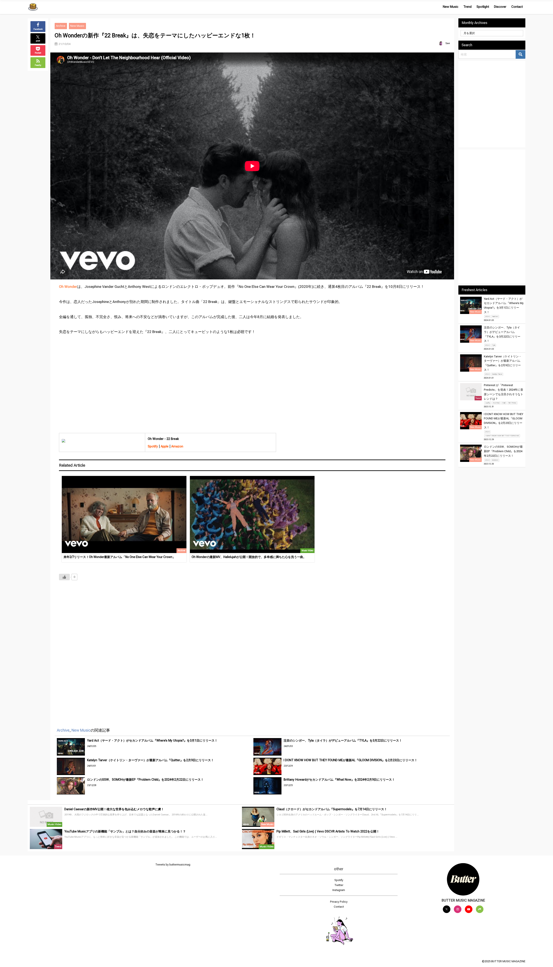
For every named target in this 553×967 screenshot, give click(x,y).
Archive (60, 25)
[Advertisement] (188, 648)
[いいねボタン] (64, 577)
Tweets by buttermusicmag (172, 864)
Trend (467, 7)
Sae (447, 43)
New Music (450, 7)
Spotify (338, 880)
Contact (517, 7)
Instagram (338, 890)
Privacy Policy (339, 901)
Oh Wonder (68, 286)
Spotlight (483, 7)
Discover (500, 7)
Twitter (338, 885)
